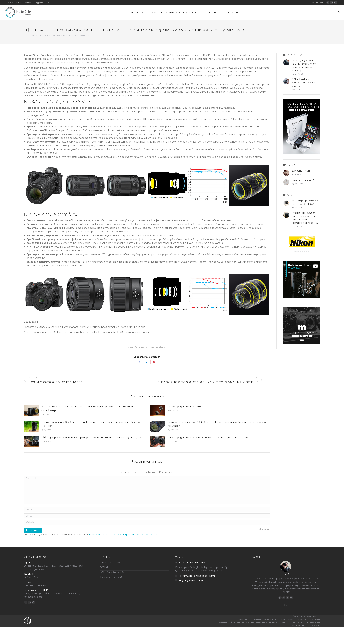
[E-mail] (283, 597)
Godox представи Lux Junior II (186, 406)
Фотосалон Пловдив (111, 577)
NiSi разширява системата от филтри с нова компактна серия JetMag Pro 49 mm (91, 437)
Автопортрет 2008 (303, 180)
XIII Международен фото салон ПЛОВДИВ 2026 (305, 202)
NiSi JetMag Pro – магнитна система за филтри (304, 82)
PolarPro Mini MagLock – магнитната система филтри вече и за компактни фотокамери (87, 408)
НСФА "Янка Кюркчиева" (112, 572)
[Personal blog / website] (280, 597)
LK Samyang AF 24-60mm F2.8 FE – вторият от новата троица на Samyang (305, 65)
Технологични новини (40, 35)
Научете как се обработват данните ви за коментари (123, 534)
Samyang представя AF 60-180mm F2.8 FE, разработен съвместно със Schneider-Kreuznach (218, 424)
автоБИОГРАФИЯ (301, 171)
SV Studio (104, 567)
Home (26, 35)
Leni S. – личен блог (110, 562)
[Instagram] (291, 597)
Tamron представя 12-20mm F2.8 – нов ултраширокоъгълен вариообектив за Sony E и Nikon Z (92, 424)
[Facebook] (287, 597)
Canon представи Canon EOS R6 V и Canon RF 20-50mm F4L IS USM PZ (210, 437)
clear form (263, 529)
